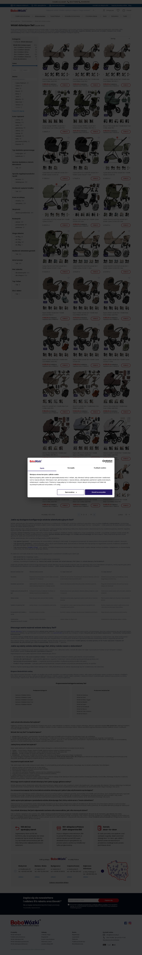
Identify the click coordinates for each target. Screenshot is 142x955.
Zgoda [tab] (42, 468)
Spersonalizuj (69, 492)
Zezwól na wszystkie (99, 492)
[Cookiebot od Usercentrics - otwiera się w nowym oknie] (103, 461)
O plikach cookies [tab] (100, 468)
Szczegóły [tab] (71, 468)
